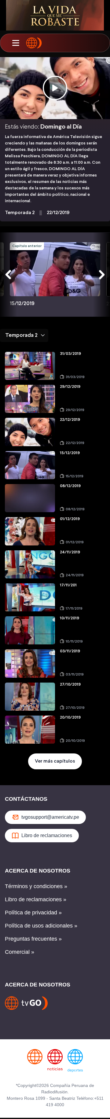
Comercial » (19, 952)
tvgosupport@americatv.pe (50, 817)
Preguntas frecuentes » (33, 939)
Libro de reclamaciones (46, 835)
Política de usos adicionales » (41, 926)
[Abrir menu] (15, 43)
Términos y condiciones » (36, 886)
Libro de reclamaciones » (35, 899)
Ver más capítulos (55, 761)
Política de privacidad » (33, 912)
